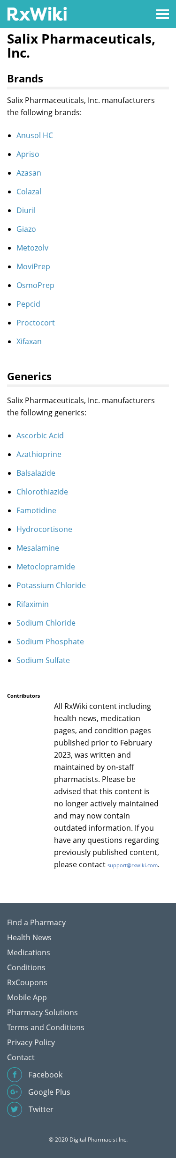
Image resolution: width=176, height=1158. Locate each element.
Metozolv (32, 248)
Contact (21, 1057)
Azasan (28, 173)
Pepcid (28, 304)
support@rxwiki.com (132, 865)
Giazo (26, 229)
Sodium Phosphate (50, 641)
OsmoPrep (35, 285)
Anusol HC (34, 135)
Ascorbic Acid (40, 435)
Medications (28, 952)
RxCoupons (27, 982)
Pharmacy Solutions (42, 1012)
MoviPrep (33, 266)
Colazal (28, 191)
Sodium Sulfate (43, 660)
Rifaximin (32, 604)
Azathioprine (38, 454)
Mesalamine (37, 548)
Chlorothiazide (42, 492)
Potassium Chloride (51, 585)
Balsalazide (35, 473)
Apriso (27, 154)
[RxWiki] (37, 13)
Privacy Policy (31, 1042)
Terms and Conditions (45, 1027)
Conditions (26, 967)
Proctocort (35, 322)
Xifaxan (29, 341)
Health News (29, 937)
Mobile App (27, 997)
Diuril (26, 210)
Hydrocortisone (44, 529)
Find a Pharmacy (36, 922)
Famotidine (36, 510)
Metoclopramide (45, 566)
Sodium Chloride (46, 623)
